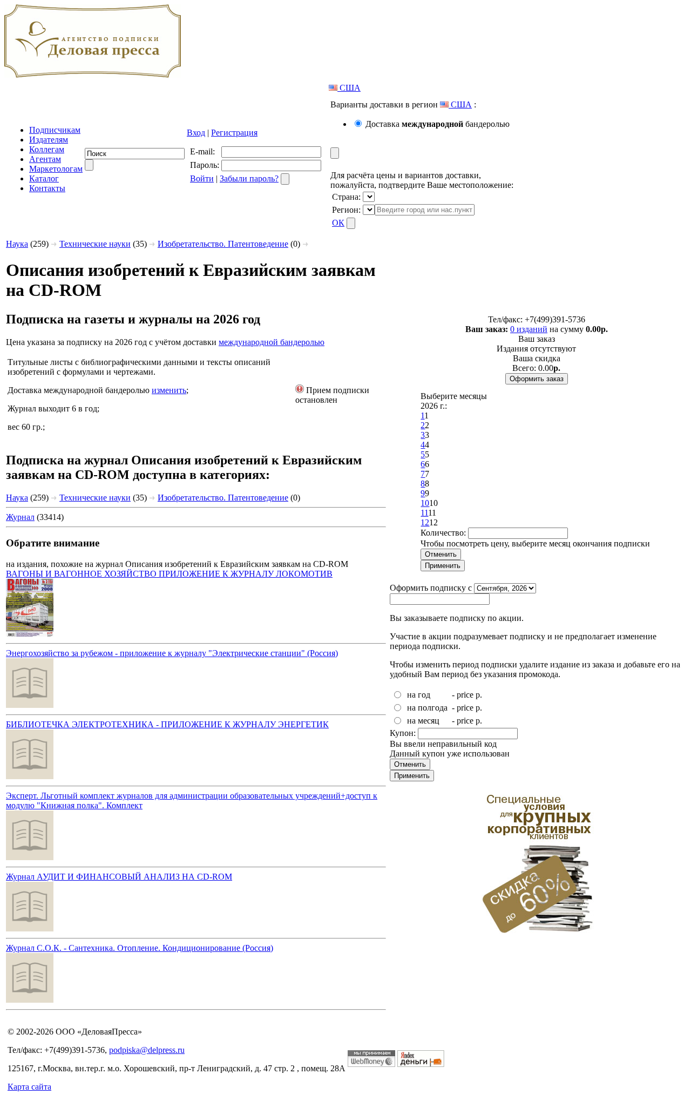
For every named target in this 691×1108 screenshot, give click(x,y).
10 (425, 503)
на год (418, 694)
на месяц (423, 720)
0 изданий (528, 329)
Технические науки (95, 243)
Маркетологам (56, 168)
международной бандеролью (271, 342)
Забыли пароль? (249, 178)
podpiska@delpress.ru (147, 1050)
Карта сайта (29, 1086)
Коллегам (46, 149)
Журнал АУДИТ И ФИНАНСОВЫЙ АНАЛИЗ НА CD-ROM (119, 876)
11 (424, 512)
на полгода (427, 707)
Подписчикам (54, 129)
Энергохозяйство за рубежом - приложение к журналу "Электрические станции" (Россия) (172, 653)
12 (425, 522)
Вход (196, 132)
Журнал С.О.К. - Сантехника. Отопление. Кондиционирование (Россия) (139, 947)
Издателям (48, 139)
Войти (202, 178)
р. (479, 694)
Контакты (47, 188)
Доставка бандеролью (437, 124)
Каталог (44, 178)
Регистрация (234, 132)
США (349, 87)
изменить (169, 390)
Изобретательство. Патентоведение (223, 243)
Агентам (45, 159)
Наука (17, 243)
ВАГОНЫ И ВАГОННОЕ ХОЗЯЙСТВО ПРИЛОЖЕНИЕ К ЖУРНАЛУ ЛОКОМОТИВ (169, 573)
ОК (338, 222)
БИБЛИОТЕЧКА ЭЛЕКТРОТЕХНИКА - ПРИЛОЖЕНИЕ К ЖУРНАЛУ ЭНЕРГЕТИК (167, 724)
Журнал (20, 517)
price (465, 694)
